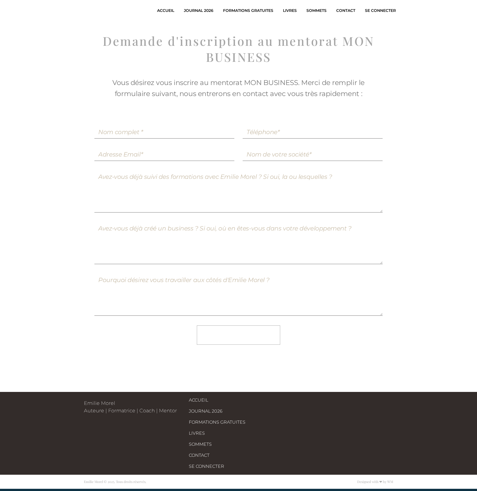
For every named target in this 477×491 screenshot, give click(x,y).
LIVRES (290, 10)
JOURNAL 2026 (198, 10)
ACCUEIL (165, 10)
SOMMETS (316, 10)
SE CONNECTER (380, 10)
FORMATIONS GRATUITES (248, 10)
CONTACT (345, 10)
